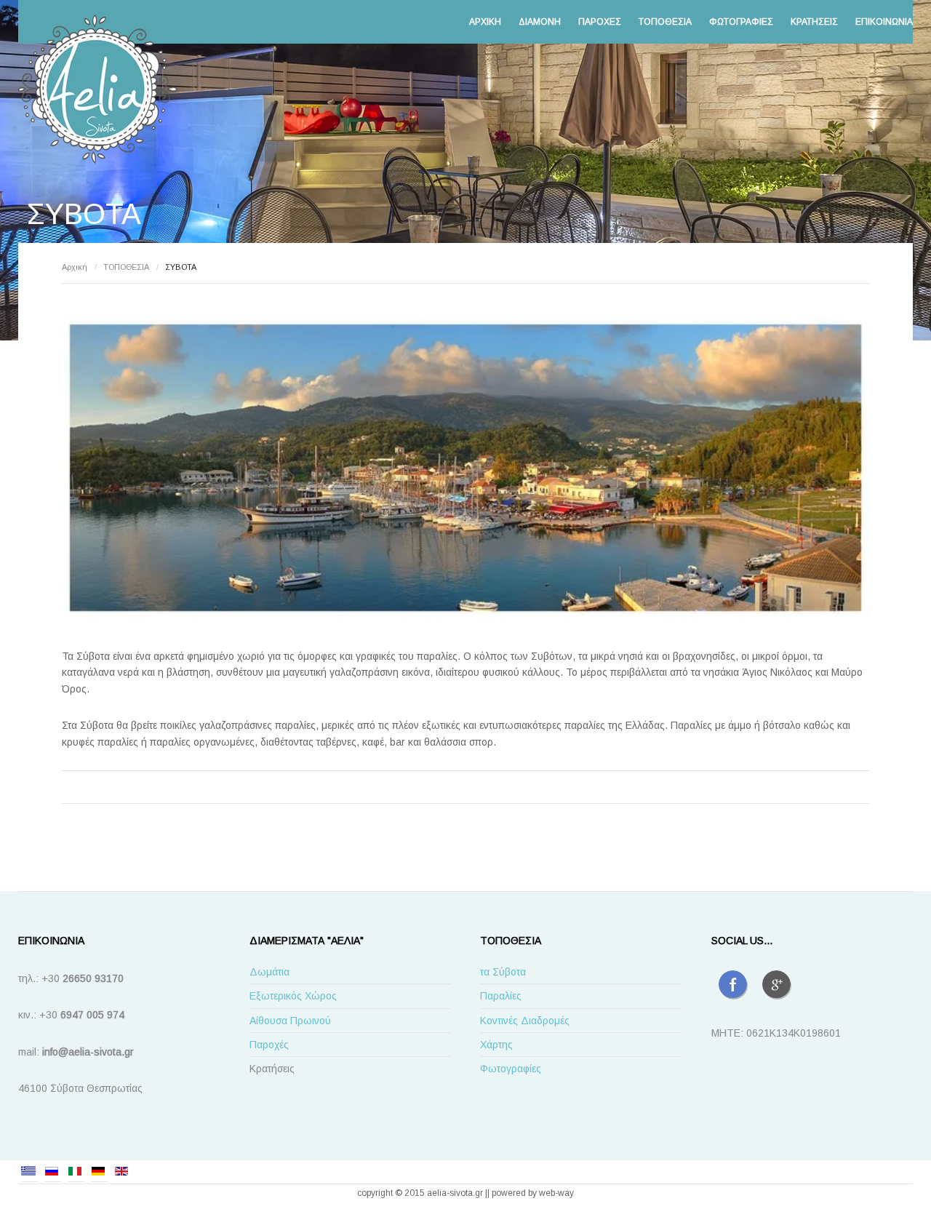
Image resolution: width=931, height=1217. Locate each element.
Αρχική (74, 267)
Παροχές (269, 1044)
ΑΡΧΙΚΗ (485, 22)
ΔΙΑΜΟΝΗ (540, 22)
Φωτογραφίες (510, 1068)
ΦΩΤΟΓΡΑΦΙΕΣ (741, 22)
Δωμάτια (269, 972)
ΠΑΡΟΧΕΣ (599, 22)
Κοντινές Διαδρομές (525, 1020)
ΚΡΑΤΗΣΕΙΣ (814, 22)
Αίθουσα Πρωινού (290, 1020)
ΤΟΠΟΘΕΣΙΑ (665, 22)
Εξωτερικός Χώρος (293, 996)
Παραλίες (501, 996)
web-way (556, 1193)
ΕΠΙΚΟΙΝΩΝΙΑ (884, 22)
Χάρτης (496, 1044)
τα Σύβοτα (503, 972)
